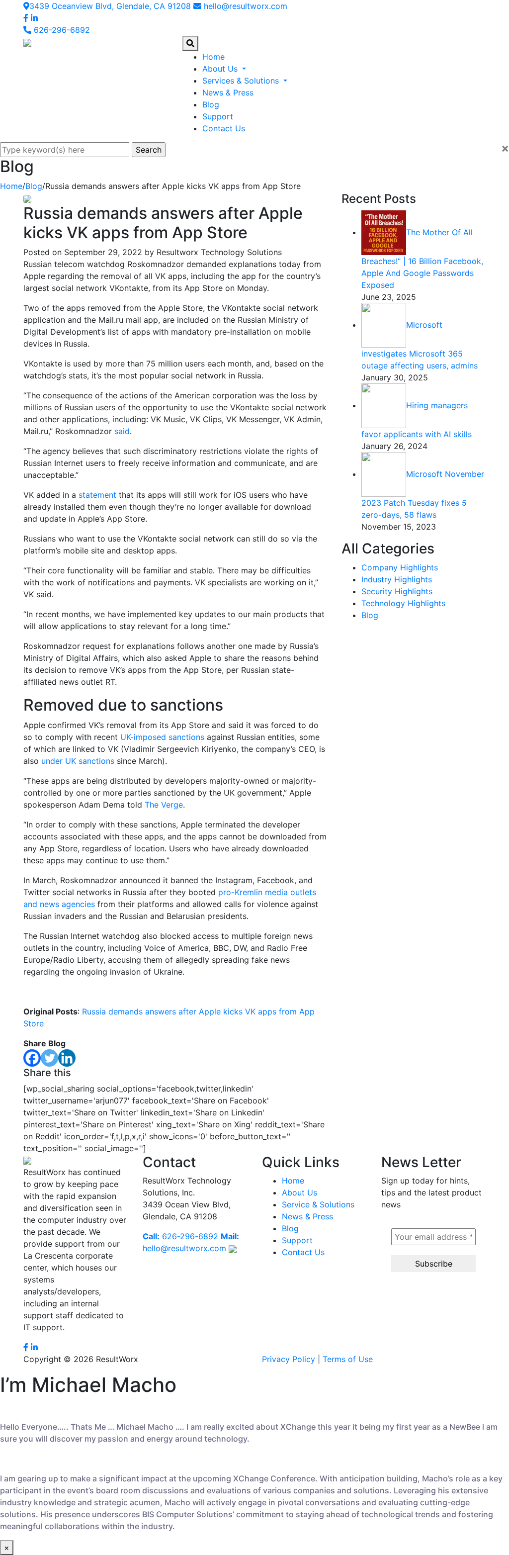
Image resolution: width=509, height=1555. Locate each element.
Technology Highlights (403, 603)
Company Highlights (399, 567)
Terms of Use (348, 1359)
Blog (210, 104)
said (122, 431)
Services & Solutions (241, 81)
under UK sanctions (77, 761)
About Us (221, 69)
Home (213, 57)
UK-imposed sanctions (162, 737)
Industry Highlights (396, 579)
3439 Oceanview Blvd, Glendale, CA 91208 (110, 6)
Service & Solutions (318, 1204)
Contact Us (223, 128)
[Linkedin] (67, 1058)
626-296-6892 (60, 30)
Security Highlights (396, 591)
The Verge (164, 805)
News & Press (228, 92)
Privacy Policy (288, 1359)
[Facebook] (32, 1058)
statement (97, 495)
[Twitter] (49, 1058)
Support (217, 116)
